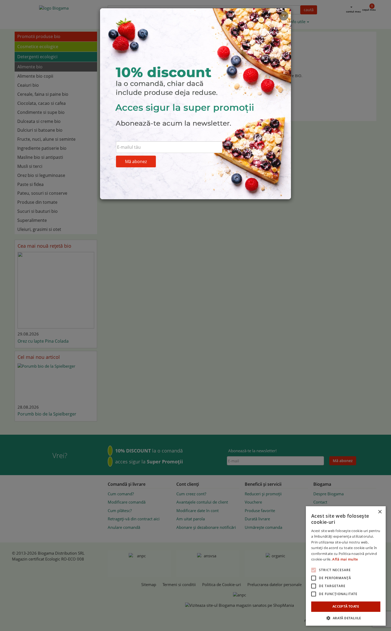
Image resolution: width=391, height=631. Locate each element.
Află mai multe (345, 559)
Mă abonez (136, 161)
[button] (345, 617)
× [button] (380, 512)
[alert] (346, 566)
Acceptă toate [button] (345, 606)
